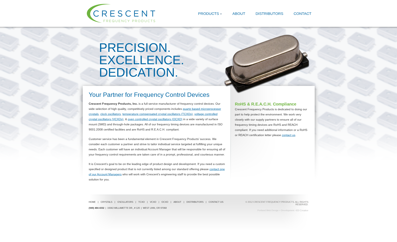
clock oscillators (110, 114)
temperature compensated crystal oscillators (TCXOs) (157, 114)
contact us (288, 135)
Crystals (106, 202)
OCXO (164, 202)
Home (92, 202)
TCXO (141, 202)
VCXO (153, 202)
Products (208, 14)
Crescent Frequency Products (121, 13)
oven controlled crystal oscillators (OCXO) (155, 119)
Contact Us (216, 202)
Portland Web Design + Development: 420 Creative (282, 210)
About (238, 14)
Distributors (269, 14)
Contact (302, 14)
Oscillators (125, 202)
